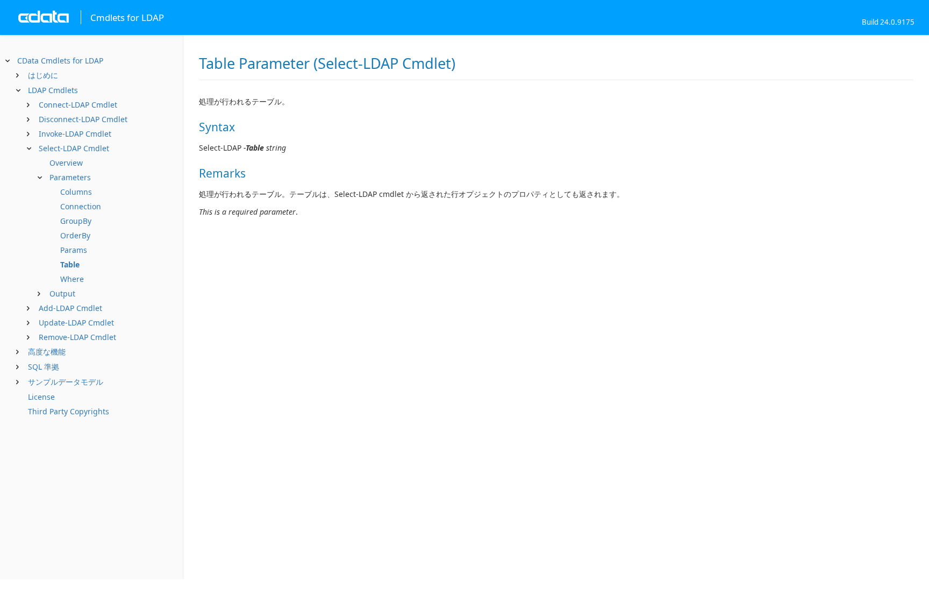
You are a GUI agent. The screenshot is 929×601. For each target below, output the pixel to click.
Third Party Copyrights (68, 411)
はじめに (43, 75)
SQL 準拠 (43, 367)
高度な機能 (47, 352)
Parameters (70, 177)
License (41, 397)
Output (62, 293)
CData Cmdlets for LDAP (60, 60)
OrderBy (75, 235)
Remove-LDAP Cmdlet (77, 337)
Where (72, 279)
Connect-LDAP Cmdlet (78, 105)
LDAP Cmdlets (53, 90)
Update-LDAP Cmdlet (76, 322)
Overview (66, 163)
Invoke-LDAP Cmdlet (75, 134)
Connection (80, 206)
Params (73, 250)
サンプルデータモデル (65, 382)
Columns (76, 192)
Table (70, 264)
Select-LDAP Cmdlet (74, 148)
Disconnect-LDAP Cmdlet (83, 119)
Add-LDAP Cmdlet (70, 308)
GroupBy (75, 221)
